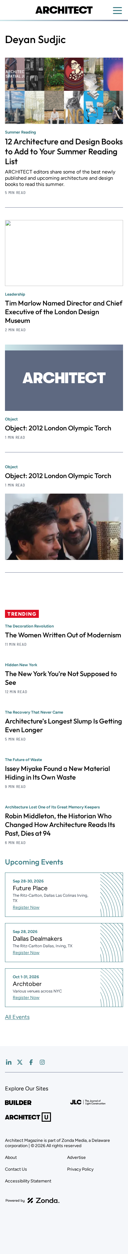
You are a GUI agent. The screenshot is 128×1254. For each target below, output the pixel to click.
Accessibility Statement (28, 1181)
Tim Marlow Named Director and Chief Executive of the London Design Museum (63, 312)
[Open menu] (117, 10)
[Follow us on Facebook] (31, 1062)
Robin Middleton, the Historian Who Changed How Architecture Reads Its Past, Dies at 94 (60, 825)
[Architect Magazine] (63, 10)
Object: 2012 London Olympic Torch (58, 428)
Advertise (76, 1157)
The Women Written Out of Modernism (63, 635)
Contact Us (16, 1169)
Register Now (26, 907)
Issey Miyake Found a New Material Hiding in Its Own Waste (57, 772)
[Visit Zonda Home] (32, 1200)
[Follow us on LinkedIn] (8, 1062)
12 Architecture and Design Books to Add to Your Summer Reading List (64, 151)
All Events (17, 1017)
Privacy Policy (80, 1169)
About (11, 1157)
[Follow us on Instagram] (42, 1062)
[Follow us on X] (20, 1062)
